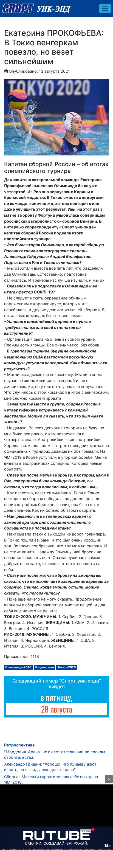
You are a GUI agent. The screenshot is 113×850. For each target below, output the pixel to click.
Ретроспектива (19, 745)
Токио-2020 (67, 667)
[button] (109, 779)
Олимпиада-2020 (18, 667)
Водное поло (44, 667)
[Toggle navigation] (105, 8)
